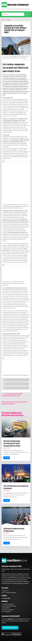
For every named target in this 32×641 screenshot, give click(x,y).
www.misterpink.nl (6, 611)
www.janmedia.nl (6, 608)
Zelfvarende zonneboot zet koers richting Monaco (13, 530)
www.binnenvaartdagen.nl (8, 609)
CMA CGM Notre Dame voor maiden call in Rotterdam (15, 487)
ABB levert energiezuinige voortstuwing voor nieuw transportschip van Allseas (11, 443)
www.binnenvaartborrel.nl (8, 604)
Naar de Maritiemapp (10, 627)
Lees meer (7, 458)
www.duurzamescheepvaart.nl (9, 606)
